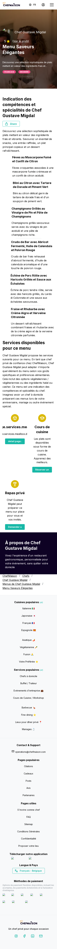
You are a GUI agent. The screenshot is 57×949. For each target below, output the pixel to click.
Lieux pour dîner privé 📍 (28, 722)
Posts (28, 780)
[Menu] (51, 4)
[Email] (41, 936)
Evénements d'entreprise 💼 (28, 690)
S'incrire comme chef (28, 809)
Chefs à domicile (28, 676)
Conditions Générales (28, 831)
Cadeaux (28, 773)
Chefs (25, 575)
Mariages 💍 (28, 729)
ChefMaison (10, 575)
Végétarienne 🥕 (28, 647)
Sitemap (28, 824)
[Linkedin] (33, 936)
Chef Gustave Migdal (15, 580)
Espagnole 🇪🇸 (28, 630)
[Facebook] (24, 936)
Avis (28, 788)
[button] (11, 124)
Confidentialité (28, 838)
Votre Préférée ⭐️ (28, 661)
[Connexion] (43, 4)
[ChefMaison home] (28, 922)
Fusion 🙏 (28, 654)
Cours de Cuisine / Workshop (28, 698)
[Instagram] (16, 936)
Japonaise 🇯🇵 (28, 615)
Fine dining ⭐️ (28, 714)
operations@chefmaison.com (30, 751)
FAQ (28, 817)
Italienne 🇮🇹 (28, 608)
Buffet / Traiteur (28, 683)
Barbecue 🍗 (28, 707)
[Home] (11, 4)
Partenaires (29, 795)
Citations (28, 766)
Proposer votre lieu (28, 846)
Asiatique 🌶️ (28, 640)
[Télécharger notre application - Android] (37, 859)
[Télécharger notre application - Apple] (18, 859)
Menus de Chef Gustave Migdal (21, 584)
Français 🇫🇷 (28, 623)
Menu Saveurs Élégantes (18, 588)
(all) (41, 602)
